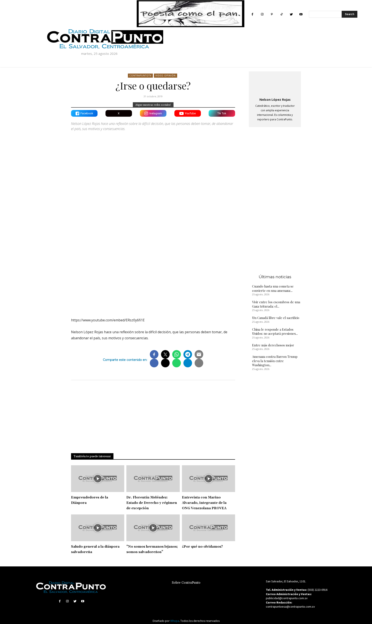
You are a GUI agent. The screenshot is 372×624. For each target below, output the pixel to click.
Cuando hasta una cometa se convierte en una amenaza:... (273, 288)
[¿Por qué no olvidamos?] (208, 527)
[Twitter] (291, 14)
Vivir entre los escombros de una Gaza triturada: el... (276, 304)
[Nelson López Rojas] (275, 83)
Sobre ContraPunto (186, 583)
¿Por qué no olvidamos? (202, 547)
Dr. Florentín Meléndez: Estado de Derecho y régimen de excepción (151, 502)
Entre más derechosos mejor (273, 345)
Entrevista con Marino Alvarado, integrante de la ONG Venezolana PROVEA (204, 502)
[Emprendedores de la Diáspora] (97, 478)
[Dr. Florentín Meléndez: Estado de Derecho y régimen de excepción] (153, 478)
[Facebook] (252, 14)
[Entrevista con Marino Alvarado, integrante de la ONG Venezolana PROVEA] (208, 478)
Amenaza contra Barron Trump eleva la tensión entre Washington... (275, 360)
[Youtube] (301, 14)
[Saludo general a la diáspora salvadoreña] (97, 527)
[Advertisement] (153, 276)
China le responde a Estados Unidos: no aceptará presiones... (275, 331)
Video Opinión (165, 75)
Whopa (174, 621)
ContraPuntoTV (140, 75)
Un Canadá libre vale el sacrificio (275, 318)
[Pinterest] (272, 14)
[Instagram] (262, 14)
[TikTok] (281, 14)
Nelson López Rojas (275, 99)
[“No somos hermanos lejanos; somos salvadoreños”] (153, 527)
